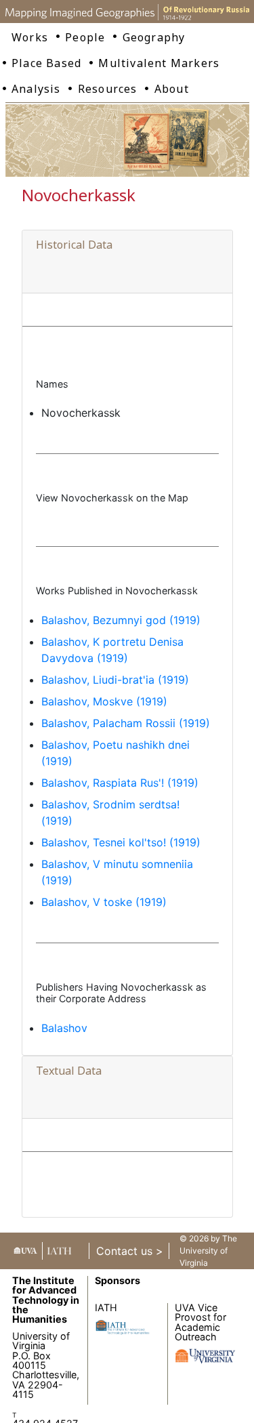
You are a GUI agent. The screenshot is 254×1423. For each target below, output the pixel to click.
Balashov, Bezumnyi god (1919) (120, 620)
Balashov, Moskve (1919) (104, 701)
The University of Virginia (208, 1250)
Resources (107, 88)
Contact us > (129, 1251)
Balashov (64, 1028)
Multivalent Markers (158, 63)
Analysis (36, 88)
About (171, 88)
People (85, 37)
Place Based (46, 63)
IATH (106, 1307)
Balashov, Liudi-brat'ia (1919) (115, 679)
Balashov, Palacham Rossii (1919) (125, 723)
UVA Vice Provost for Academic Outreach (200, 1322)
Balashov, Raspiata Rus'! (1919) (119, 782)
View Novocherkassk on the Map (112, 497)
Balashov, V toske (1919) (104, 902)
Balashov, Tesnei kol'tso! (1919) (120, 842)
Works (30, 37)
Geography (154, 37)
